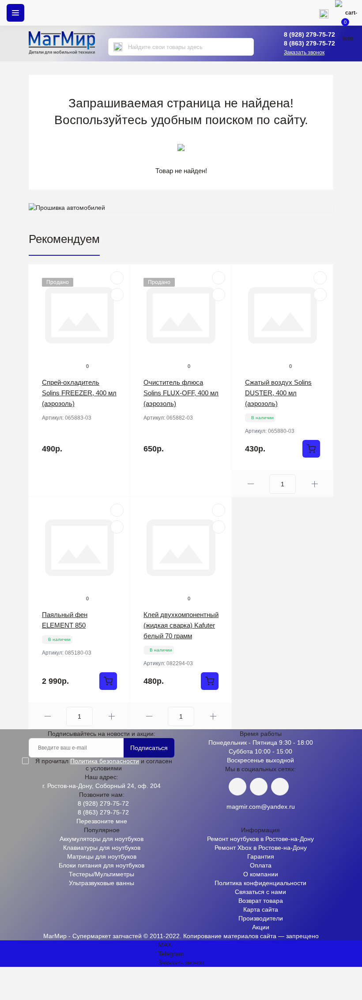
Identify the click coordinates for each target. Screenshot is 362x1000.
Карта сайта (260, 909)
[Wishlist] (117, 294)
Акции (260, 927)
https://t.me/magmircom (259, 786)
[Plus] (314, 484)
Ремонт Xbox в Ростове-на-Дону (261, 847)
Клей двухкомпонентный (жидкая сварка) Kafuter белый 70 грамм (181, 625)
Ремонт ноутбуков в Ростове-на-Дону (260, 838)
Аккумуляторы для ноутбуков (101, 838)
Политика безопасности (104, 761)
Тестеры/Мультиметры (101, 874)
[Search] (118, 47)
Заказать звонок (304, 52)
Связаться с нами (260, 891)
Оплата (261, 865)
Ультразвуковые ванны (101, 882)
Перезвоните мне (101, 821)
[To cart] (311, 449)
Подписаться (149, 747)
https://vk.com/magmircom (237, 786)
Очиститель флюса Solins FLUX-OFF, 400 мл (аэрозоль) (181, 393)
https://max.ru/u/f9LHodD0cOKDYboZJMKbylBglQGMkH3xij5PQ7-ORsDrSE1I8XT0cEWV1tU (280, 786)
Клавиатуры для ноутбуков (101, 847)
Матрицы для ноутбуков (101, 856)
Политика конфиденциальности (260, 882)
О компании (260, 874)
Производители (260, 918)
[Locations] (298, 13)
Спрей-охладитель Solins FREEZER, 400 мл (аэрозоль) (79, 393)
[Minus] (250, 484)
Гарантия (260, 856)
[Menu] (15, 13)
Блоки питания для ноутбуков (101, 865)
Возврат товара (260, 900)
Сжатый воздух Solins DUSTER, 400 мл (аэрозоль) (278, 393)
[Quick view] (117, 277)
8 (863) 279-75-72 (309, 43)
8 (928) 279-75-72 (309, 34)
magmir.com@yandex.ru (260, 806)
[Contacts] (323, 13)
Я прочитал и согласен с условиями (103, 765)
